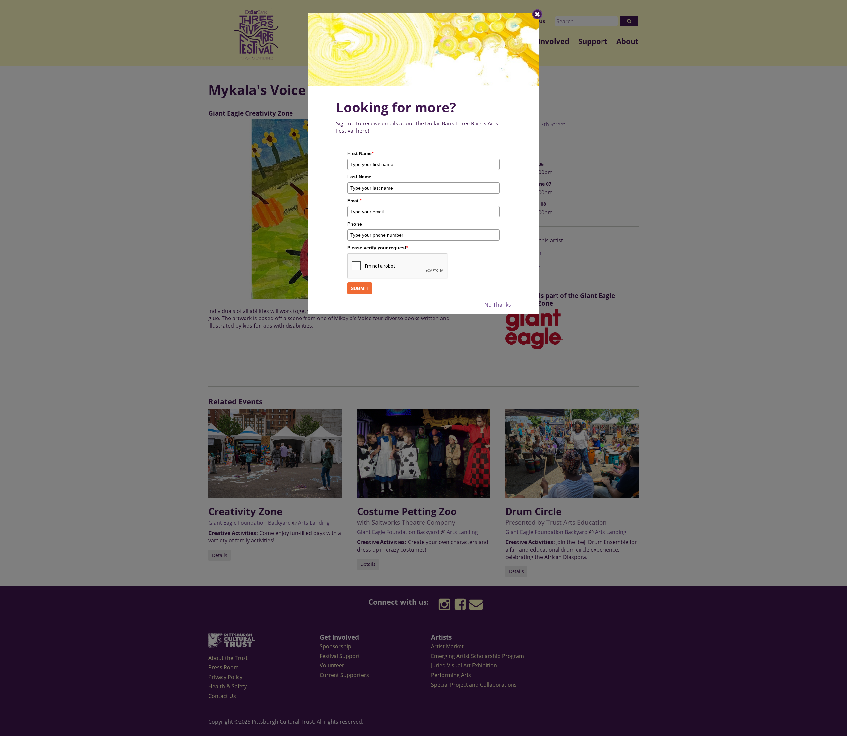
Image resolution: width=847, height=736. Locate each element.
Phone (354, 224)
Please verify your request (377, 247)
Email (354, 200)
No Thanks (497, 304)
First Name (360, 153)
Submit (360, 288)
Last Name (359, 176)
